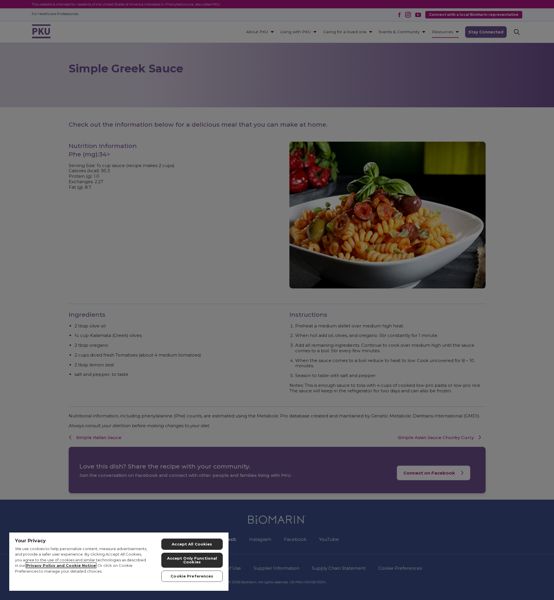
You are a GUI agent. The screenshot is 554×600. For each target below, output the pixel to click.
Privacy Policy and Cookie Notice (61, 565)
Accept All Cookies (192, 544)
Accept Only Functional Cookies (192, 560)
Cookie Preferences (192, 576)
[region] (119, 561)
